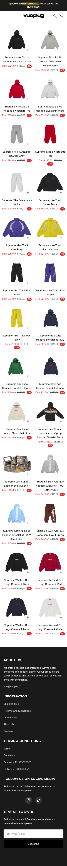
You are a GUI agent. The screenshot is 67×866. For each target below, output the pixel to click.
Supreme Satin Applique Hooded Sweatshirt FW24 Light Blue (16, 534)
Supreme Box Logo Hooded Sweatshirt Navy (50, 337)
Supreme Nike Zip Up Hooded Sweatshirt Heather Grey (50, 61)
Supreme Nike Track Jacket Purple (16, 247)
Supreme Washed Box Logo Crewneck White (50, 627)
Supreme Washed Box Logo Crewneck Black (16, 582)
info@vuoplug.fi (12, 686)
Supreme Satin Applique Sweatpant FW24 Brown (50, 532)
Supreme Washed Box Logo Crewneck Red (50, 582)
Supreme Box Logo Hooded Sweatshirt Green (16, 385)
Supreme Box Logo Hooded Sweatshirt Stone (17, 431)
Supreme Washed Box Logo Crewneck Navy (16, 627)
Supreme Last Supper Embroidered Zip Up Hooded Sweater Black (50, 433)
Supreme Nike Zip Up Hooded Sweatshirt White (50, 108)
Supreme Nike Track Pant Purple (50, 292)
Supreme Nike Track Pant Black (16, 292)
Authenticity (10, 717)
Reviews (8, 731)
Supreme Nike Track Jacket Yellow (50, 247)
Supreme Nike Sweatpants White (17, 202)
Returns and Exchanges (17, 710)
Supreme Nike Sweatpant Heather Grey (17, 153)
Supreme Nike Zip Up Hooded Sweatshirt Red (16, 108)
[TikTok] (38, 800)
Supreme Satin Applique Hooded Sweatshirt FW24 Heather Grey (50, 485)
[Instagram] (28, 800)
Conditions (10, 755)
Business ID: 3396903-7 (17, 762)
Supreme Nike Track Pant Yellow (16, 337)
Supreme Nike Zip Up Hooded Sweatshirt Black (17, 59)
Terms (7, 748)
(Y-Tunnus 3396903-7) (16, 769)
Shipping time (11, 703)
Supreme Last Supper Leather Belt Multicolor (16, 483)
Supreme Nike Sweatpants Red (50, 153)
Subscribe (33, 843)
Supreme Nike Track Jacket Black (50, 202)
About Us (9, 724)
